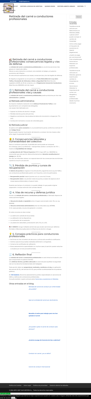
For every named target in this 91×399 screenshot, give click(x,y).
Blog (4, 10)
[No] (16, 398)
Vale (13, 398)
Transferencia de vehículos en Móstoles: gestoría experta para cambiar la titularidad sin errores (75, 77)
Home (4, 6)
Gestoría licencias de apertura (31, 6)
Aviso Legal (27, 385)
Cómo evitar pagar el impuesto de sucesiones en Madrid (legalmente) (75, 48)
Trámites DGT (13, 6)
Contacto (11, 10)
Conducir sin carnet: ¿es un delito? (40, 353)
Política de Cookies (15, 385)
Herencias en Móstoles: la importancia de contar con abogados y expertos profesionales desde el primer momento (74, 94)
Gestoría (80, 6)
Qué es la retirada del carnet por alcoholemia (43, 300)
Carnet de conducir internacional (39, 367)
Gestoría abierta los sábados (59, 385)
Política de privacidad (40, 385)
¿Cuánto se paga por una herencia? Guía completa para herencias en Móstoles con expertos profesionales (75, 61)
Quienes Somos (50, 6)
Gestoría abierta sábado (66, 6)
